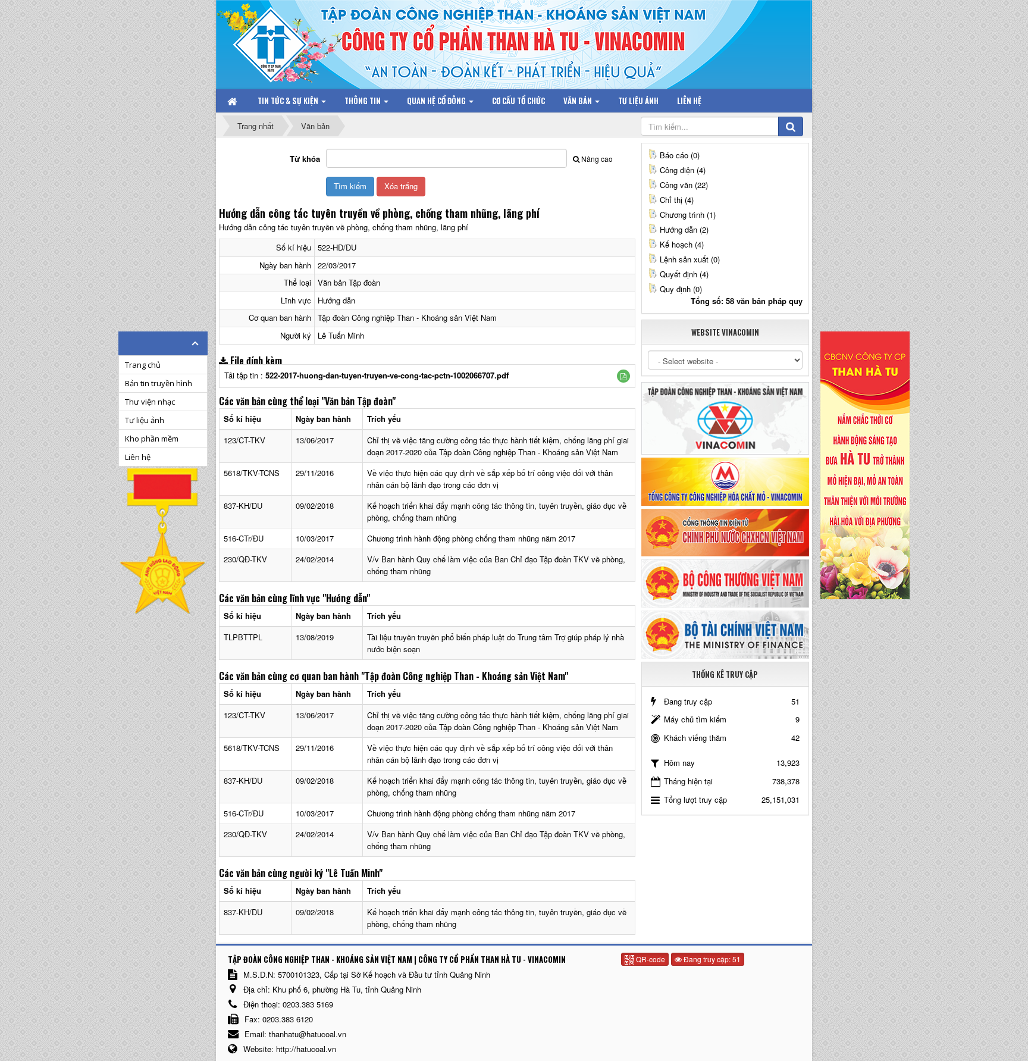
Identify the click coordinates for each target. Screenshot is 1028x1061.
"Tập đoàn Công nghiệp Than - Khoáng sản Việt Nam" (464, 676)
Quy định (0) (681, 289)
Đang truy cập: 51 (711, 959)
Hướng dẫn (336, 300)
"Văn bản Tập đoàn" (358, 401)
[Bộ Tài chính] (725, 633)
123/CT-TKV (244, 440)
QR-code (649, 959)
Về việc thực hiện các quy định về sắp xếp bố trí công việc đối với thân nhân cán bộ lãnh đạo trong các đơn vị (490, 478)
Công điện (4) (683, 170)
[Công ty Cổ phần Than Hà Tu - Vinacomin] (279, 41)
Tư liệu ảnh (144, 420)
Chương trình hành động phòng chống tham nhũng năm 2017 (471, 538)
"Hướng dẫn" (346, 598)
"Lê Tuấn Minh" (354, 873)
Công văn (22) (684, 184)
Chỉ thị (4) (677, 199)
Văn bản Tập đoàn (349, 282)
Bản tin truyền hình (158, 383)
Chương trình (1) (688, 214)
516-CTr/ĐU (244, 538)
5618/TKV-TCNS (252, 472)
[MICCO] (725, 480)
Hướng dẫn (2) (684, 229)
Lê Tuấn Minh (341, 335)
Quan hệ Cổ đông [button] (437, 101)
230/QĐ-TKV (245, 559)
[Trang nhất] (233, 100)
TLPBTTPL (243, 637)
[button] (623, 376)
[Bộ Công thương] (725, 582)
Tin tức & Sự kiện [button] (289, 101)
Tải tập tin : (366, 375)
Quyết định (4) (684, 274)
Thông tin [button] (363, 101)
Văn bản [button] (578, 101)
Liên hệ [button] (689, 101)
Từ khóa (305, 158)
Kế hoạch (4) (682, 244)
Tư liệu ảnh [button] (638, 101)
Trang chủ (143, 364)
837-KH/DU (243, 505)
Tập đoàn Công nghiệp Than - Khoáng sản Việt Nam (407, 317)
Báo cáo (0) (680, 155)
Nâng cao (597, 159)
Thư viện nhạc (150, 401)
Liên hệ (138, 457)
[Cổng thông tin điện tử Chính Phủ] (725, 531)
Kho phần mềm (151, 438)
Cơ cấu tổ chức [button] (518, 101)
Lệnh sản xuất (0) (690, 259)
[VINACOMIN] (725, 417)
